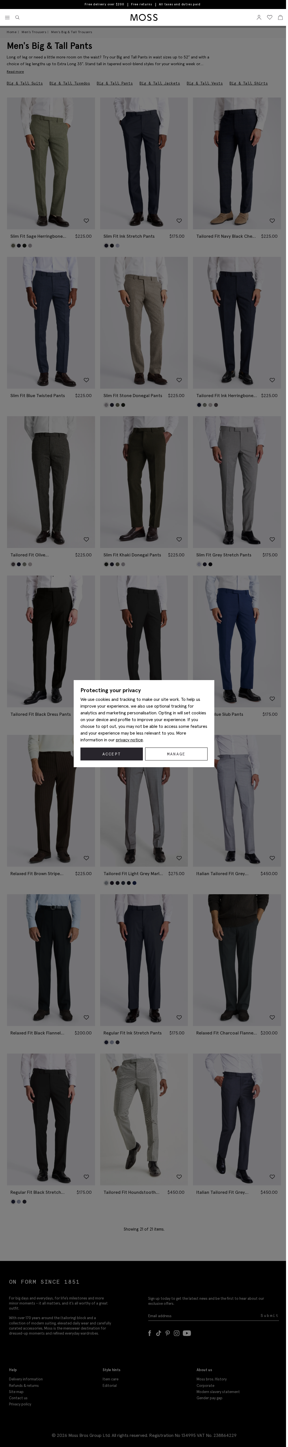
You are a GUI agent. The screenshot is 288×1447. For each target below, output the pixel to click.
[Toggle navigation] (7, 18)
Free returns (141, 4)
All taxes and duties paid (180, 4)
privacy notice (129, 739)
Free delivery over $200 (104, 4)
